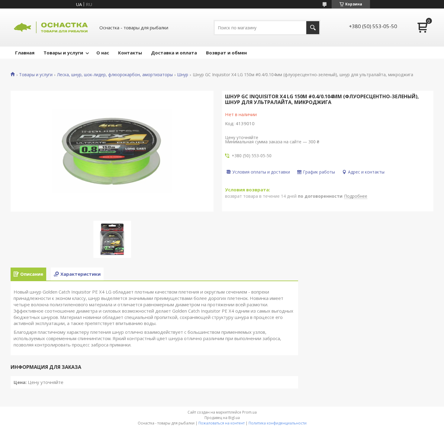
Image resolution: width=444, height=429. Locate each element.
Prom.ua (249, 412)
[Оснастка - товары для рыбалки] (51, 27)
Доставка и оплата (174, 53)
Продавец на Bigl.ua (222, 417)
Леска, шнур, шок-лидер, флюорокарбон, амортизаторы (115, 74)
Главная (24, 53)
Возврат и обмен (226, 53)
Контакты (130, 53)
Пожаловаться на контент (221, 423)
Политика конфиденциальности (278, 423)
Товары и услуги (63, 53)
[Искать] (312, 27)
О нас (102, 53)
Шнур (182, 74)
